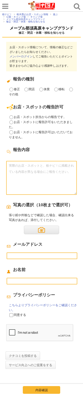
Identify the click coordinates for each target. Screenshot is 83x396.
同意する (20, 315)
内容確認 (41, 390)
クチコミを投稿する (23, 355)
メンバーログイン (21, 56)
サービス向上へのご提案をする (30, 365)
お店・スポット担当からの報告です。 (40, 117)
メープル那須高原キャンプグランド (41, 28)
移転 (61, 89)
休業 (47, 89)
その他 (13, 94)
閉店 (32, 89)
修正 (17, 89)
